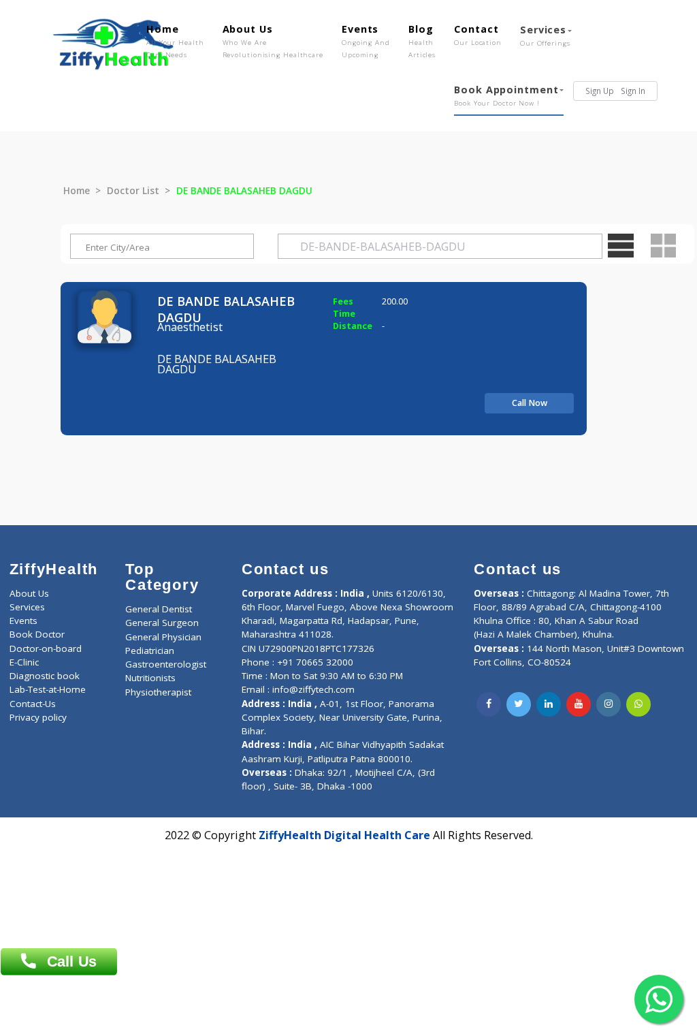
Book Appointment (506, 95)
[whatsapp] (638, 704)
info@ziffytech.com (313, 689)
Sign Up (599, 90)
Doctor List (133, 191)
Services (545, 35)
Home (175, 40)
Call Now (529, 403)
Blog (422, 40)
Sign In (633, 90)
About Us (273, 40)
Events (366, 40)
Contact (478, 34)
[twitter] (518, 704)
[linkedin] (548, 704)
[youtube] (578, 704)
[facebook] (488, 704)
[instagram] (608, 704)
